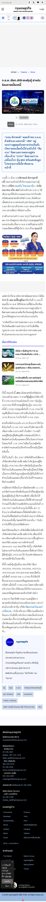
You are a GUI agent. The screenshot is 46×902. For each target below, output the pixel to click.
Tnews (26, 868)
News (5, 833)
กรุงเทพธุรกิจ (28, 860)
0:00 (8, 17)
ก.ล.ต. (18, 687)
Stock (33, 72)
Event (5, 837)
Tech (26, 816)
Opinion (27, 833)
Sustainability (8, 820)
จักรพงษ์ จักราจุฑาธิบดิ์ (33, 687)
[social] (29, 2)
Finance (24, 72)
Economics (7, 812)
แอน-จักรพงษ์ (8, 694)
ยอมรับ (7, 881)
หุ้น (4, 687)
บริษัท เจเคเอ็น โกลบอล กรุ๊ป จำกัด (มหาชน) (19, 707)
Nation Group (29, 856)
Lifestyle (27, 829)
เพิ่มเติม (8, 876)
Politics (6, 829)
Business (6, 816)
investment (28, 694)
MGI (40, 707)
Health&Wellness (30, 824)
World (5, 824)
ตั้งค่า (7, 886)
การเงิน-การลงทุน (9, 700)
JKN (18, 694)
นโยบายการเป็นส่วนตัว (32, 837)
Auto (25, 820)
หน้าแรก (14, 72)
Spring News (29, 864)
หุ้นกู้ (10, 687)
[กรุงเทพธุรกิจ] (23, 9)
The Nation (7, 856)
